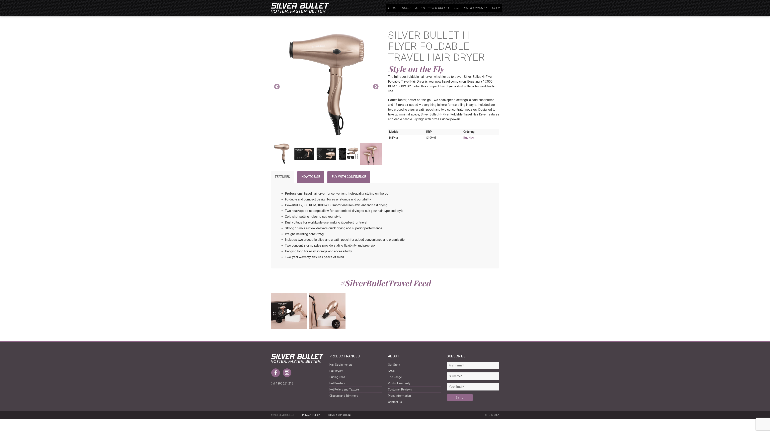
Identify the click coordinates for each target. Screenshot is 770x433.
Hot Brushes (337, 383)
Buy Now (468, 137)
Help (496, 8)
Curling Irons (337, 377)
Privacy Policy (311, 415)
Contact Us (395, 402)
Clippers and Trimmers (343, 395)
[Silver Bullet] (300, 8)
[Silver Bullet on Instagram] (288, 371)
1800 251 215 (284, 383)
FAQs (391, 370)
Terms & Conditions (339, 415)
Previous (277, 87)
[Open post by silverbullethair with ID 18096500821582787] (289, 311)
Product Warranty (470, 8)
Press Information (399, 395)
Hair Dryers (336, 370)
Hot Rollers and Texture (344, 389)
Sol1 (496, 415)
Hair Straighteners (341, 364)
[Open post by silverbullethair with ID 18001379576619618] (327, 311)
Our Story (394, 364)
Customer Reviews (400, 389)
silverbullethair (288, 296)
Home (392, 8)
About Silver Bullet (432, 8)
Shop (406, 8)
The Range (395, 377)
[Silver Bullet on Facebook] (276, 371)
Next (376, 87)
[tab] (282, 177)
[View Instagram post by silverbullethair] (303, 325)
